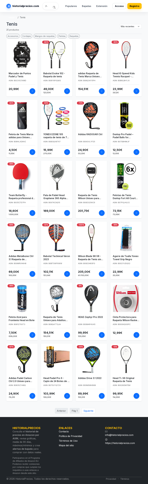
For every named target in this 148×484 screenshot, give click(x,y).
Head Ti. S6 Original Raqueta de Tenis (123, 380)
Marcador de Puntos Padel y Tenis (20, 75)
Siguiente (88, 410)
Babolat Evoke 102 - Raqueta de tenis (54, 75)
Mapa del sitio (66, 445)
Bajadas (86, 6)
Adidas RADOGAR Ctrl (90, 134)
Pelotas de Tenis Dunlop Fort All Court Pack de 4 (124, 197)
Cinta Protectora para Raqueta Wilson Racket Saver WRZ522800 (125, 319)
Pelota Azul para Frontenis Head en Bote (22, 319)
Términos (124, 479)
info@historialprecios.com (119, 435)
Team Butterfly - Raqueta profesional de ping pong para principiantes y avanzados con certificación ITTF (21, 197)
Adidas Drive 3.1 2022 (89, 378)
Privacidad (111, 479)
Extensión (101, 6)
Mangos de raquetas (45, 36)
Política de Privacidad (70, 436)
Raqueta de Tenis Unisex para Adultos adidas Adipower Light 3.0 (55, 319)
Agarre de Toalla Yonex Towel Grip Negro (125, 258)
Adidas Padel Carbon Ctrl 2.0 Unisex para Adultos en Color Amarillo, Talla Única (20, 380)
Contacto (64, 431)
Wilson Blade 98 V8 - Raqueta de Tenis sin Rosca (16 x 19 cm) (89, 258)
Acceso (119, 6)
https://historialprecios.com (120, 443)
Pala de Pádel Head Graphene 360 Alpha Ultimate (54, 197)
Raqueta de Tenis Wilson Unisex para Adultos (88, 197)
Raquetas (74, 36)
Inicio (11, 17)
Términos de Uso (68, 440)
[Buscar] (54, 7)
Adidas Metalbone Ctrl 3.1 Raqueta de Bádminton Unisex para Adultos (21, 258)
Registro (134, 6)
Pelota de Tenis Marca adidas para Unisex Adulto (21, 136)
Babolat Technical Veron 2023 (56, 258)
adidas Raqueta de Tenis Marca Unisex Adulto (89, 75)
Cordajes (26, 36)
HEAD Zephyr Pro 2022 (90, 317)
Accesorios (13, 36)
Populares (71, 6)
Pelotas (62, 36)
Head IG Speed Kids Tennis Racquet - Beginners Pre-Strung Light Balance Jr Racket (125, 75)
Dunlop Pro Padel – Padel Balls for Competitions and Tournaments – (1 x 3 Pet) (124, 136)
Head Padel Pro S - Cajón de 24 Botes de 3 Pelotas (56, 380)
